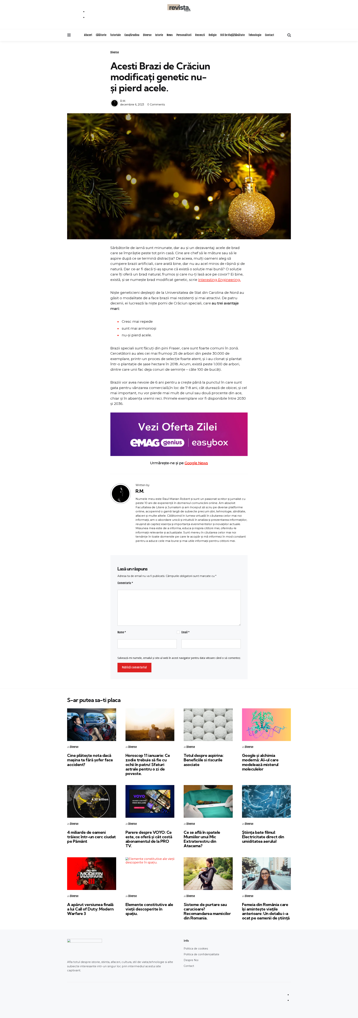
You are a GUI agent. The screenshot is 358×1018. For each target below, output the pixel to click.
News (170, 35)
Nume (121, 632)
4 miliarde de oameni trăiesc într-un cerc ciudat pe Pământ (91, 837)
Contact (269, 35)
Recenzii (200, 35)
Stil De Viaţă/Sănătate (232, 35)
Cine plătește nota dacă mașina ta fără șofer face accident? (90, 760)
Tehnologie (254, 35)
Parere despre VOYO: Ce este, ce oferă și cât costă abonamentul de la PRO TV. (148, 839)
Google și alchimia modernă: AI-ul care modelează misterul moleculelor (260, 762)
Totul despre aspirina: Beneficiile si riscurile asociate (203, 760)
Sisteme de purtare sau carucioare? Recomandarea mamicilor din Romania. (207, 911)
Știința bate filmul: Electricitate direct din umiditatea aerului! (263, 837)
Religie (212, 35)
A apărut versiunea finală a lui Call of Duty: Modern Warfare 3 (90, 909)
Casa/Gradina (131, 35)
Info (186, 940)
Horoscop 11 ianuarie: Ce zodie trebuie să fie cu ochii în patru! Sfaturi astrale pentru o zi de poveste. (147, 764)
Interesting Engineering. (219, 280)
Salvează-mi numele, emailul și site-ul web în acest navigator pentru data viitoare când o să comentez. (179, 658)
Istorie (159, 35)
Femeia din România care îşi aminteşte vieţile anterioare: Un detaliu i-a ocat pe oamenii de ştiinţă (266, 911)
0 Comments (156, 104)
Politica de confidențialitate (201, 954)
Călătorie (101, 35)
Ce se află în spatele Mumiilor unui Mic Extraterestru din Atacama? (202, 839)
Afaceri (88, 35)
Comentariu (125, 583)
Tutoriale (115, 35)
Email (185, 632)
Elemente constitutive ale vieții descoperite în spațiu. (149, 909)
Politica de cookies (196, 948)
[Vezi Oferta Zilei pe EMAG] (179, 434)
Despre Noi (191, 960)
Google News (196, 463)
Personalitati (183, 35)
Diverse (147, 35)
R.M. (123, 101)
